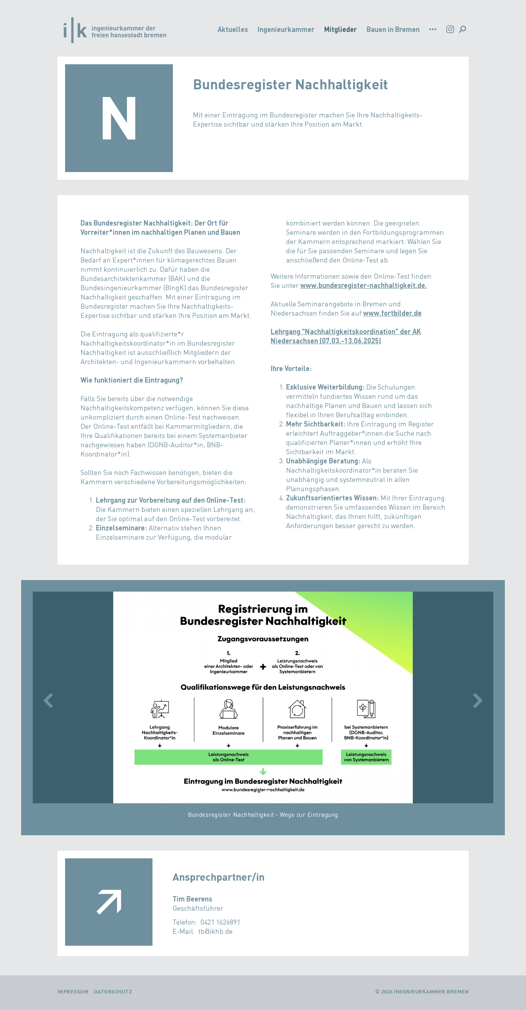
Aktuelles (233, 29)
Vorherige (48, 700)
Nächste (478, 700)
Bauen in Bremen (393, 29)
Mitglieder (340, 29)
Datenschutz (113, 991)
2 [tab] (269, 792)
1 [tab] (259, 792)
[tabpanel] (263, 709)
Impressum (73, 991)
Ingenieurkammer (286, 29)
